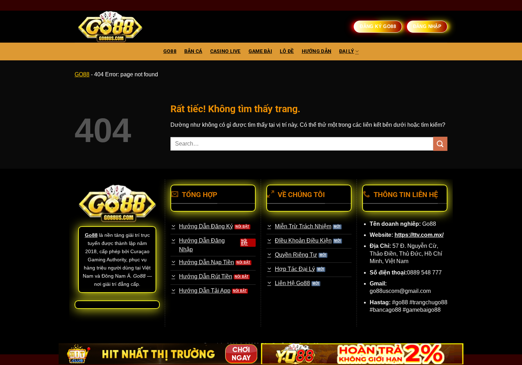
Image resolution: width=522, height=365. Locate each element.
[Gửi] (440, 144)
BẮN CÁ (193, 51)
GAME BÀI (260, 51)
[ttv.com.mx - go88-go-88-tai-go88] (110, 27)
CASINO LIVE (225, 51)
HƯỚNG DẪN (317, 51)
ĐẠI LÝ (346, 51)
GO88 (169, 51)
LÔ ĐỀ (287, 51)
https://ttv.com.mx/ (419, 235)
